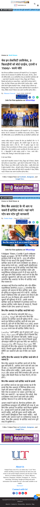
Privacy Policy (21, 504)
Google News (20, 179)
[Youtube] (26, 493)
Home (3, 55)
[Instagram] (20, 493)
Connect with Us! (20, 489)
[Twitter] (17, 493)
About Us (20, 467)
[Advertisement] (20, 33)
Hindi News (12, 55)
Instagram (30, 177)
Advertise (28, 504)
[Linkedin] (23, 493)
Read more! (20, 485)
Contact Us (14, 504)
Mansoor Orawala (9, 93)
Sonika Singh (8, 218)
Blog (33, 504)
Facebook (22, 177)
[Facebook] (14, 493)
